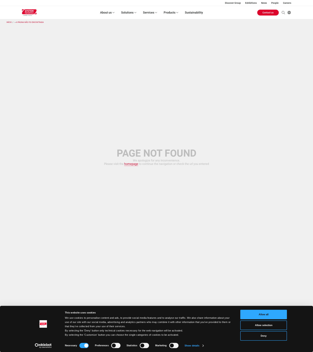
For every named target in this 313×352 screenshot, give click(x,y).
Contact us (268, 12)
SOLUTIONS (127, 12)
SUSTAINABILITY (194, 12)
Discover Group (233, 3)
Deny (264, 335)
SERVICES (148, 12)
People (275, 3)
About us (106, 12)
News (264, 3)
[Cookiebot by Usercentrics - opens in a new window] (43, 345)
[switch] (115, 345)
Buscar (283, 13)
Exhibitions (251, 3)
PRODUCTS (169, 12)
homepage (131, 164)
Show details (192, 345)
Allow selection (263, 325)
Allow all (263, 314)
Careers (287, 3)
